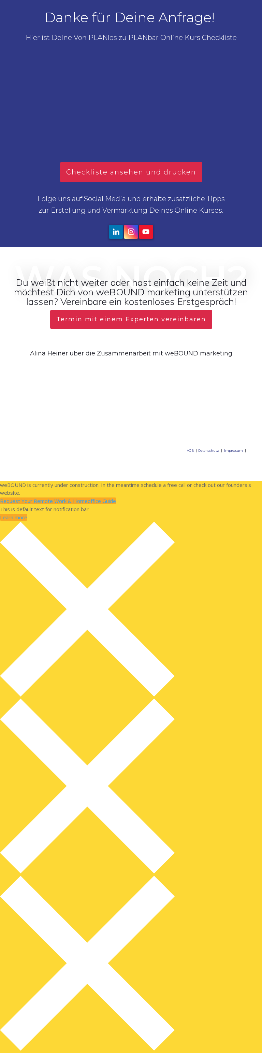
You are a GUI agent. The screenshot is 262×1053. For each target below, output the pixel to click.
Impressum (233, 450)
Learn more (13, 517)
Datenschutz (208, 450)
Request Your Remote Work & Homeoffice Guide (58, 500)
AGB (190, 450)
